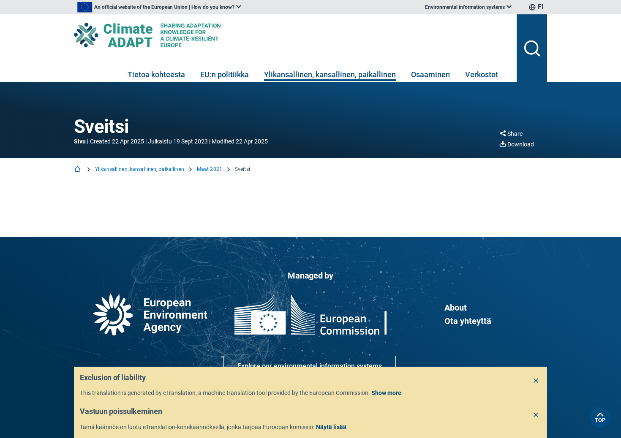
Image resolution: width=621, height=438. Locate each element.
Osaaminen (430, 74)
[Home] (78, 169)
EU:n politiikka (224, 74)
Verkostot (481, 74)
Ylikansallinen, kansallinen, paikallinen (330, 74)
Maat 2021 (209, 169)
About (455, 308)
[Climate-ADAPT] (292, 35)
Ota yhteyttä (467, 321)
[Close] (536, 381)
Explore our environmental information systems (309, 366)
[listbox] (159, 7)
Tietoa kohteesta (156, 74)
